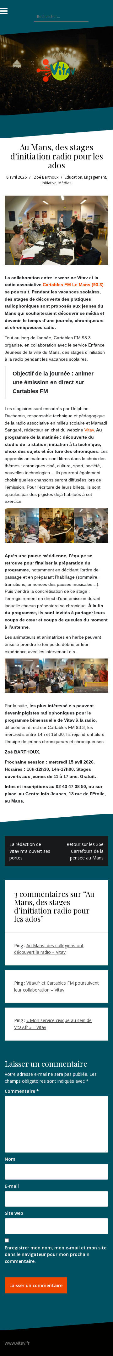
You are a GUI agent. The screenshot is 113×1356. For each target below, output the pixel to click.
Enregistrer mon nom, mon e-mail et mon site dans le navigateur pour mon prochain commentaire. (55, 1254)
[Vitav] (57, 70)
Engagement (95, 177)
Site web (14, 1213)
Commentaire (22, 1091)
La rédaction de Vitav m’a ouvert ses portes (29, 851)
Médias (64, 183)
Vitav (89, 429)
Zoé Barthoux (46, 177)
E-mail (12, 1186)
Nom (10, 1159)
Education (73, 177)
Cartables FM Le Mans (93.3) (73, 284)
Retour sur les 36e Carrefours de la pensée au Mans (85, 851)
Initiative (49, 183)
